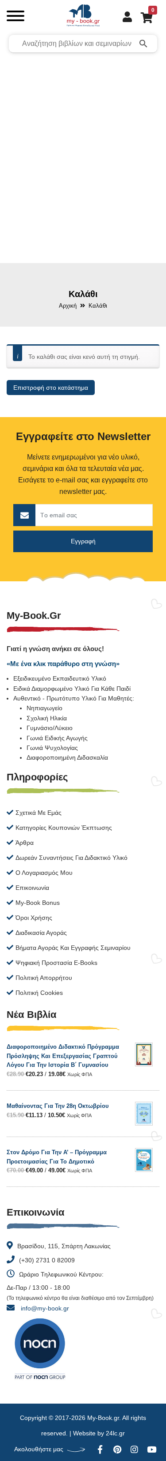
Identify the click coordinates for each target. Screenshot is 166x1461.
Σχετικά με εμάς (38, 812)
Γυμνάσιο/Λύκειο (50, 727)
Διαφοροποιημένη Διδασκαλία (67, 757)
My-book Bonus (37, 902)
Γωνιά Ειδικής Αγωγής (57, 738)
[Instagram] (134, 1449)
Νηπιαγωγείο (44, 708)
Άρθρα (24, 842)
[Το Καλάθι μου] (142, 17)
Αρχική (68, 305)
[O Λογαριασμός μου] (123, 16)
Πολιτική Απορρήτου (43, 977)
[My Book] (83, 17)
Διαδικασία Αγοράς (41, 932)
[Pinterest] (117, 1449)
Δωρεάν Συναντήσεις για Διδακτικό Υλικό (71, 857)
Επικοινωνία (32, 887)
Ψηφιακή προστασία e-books (56, 962)
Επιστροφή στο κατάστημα (50, 387)
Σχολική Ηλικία (47, 718)
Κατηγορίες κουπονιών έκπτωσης (63, 827)
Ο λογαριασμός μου (44, 872)
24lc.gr (115, 1433)
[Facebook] (100, 1449)
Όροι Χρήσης (33, 917)
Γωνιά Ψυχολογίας (52, 747)
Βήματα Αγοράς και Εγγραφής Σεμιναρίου (73, 947)
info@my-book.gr (45, 1308)
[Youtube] (151, 1449)
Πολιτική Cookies (39, 992)
